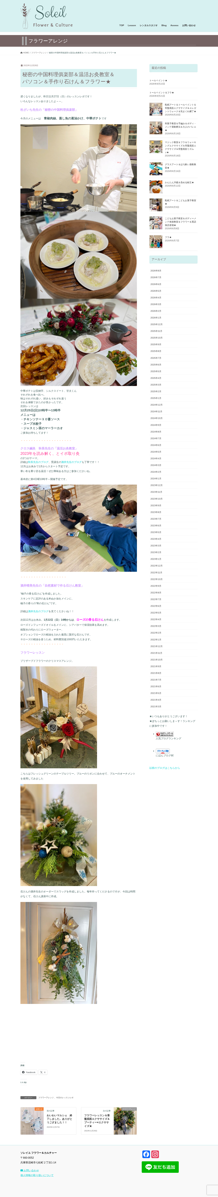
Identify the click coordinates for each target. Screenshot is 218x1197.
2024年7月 (155, 438)
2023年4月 (155, 539)
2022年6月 (155, 606)
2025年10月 (156, 337)
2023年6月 (155, 525)
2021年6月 (155, 686)
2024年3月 (155, 465)
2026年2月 (155, 311)
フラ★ (168, 237)
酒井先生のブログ (71, 462)
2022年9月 (155, 586)
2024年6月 (155, 445)
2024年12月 (156, 405)
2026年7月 (155, 277)
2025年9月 (155, 344)
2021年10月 (156, 659)
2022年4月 (155, 619)
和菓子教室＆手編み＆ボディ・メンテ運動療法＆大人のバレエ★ (180, 126)
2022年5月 (155, 612)
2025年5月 (155, 371)
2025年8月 (155, 351)
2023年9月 (155, 505)
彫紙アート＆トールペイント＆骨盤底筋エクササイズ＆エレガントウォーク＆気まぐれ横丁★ (180, 108)
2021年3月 (155, 706)
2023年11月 (156, 492)
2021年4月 (155, 700)
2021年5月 (155, 693)
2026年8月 (155, 270)
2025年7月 (155, 358)
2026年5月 (155, 291)
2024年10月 (156, 418)
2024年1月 (155, 478)
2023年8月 (155, 512)
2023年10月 (156, 499)
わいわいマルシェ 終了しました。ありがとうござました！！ (59, 1119)
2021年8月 (155, 673)
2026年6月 (155, 284)
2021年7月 (155, 679)
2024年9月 (155, 425)
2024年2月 (155, 472)
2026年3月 (155, 304)
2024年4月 (155, 458)
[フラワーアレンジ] (125, 1119)
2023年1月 (155, 559)
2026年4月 (155, 297)
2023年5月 (155, 532)
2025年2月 (155, 391)
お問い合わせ (31, 1170)
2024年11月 (156, 411)
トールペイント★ (158, 80)
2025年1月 (155, 398)
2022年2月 (155, 632)
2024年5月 (155, 452)
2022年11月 (156, 572)
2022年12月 (156, 565)
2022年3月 (155, 626)
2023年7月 (155, 519)
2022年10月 (156, 579)
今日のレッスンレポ (64, 1097)
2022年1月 (155, 639)
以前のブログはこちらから (164, 768)
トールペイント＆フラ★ (161, 92)
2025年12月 (156, 324)
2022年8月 (155, 592)
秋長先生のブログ (38, 462)
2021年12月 (156, 646)
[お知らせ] (32, 1119)
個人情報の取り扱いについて (37, 1175)
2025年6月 (155, 364)
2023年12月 (156, 485)
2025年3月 (155, 384)
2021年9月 (155, 666)
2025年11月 (156, 331)
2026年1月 (155, 317)
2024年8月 (155, 431)
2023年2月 (155, 552)
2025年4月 (155, 378)
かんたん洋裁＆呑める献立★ (179, 182)
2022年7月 (155, 599)
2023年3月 (155, 545)
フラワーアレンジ (46, 1097)
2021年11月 (156, 653)
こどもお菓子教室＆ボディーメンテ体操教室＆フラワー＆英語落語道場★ (180, 221)
